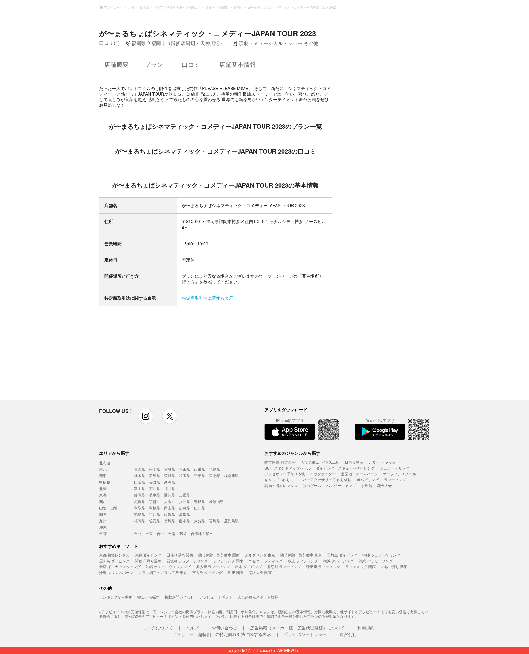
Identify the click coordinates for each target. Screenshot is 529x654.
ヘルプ (192, 628)
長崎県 (169, 520)
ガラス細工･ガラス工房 (320, 462)
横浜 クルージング (338, 560)
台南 (171, 533)
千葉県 (199, 475)
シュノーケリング (394, 467)
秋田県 (184, 469)
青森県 (139, 469)
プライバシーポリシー (305, 634)
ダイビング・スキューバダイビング (345, 467)
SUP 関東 (236, 572)
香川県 (154, 514)
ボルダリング (368, 479)
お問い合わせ (224, 628)
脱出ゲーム (312, 485)
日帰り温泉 (354, 462)
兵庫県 (184, 501)
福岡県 (139, 520)
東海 (103, 494)
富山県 (139, 488)
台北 (137, 533)
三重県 (184, 494)
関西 (103, 501)
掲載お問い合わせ (179, 596)
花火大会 (384, 485)
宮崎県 (214, 520)
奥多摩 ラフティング (213, 566)
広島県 (184, 507)
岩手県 (154, 469)
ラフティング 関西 (360, 566)
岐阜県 (154, 494)
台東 (149, 533)
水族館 (366, 485)
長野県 (154, 482)
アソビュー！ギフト (215, 596)
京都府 (154, 501)
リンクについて (158, 628)
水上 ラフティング (303, 560)
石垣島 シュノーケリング (187, 560)
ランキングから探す (115, 596)
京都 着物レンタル (114, 554)
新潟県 (169, 482)
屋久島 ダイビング (114, 560)
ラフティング (395, 479)
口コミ (191, 64)
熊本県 (184, 520)
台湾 (103, 533)
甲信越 (104, 482)
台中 (160, 533)
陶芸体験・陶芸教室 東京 (301, 554)
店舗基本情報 (237, 64)
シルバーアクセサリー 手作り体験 (323, 479)
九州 (103, 520)
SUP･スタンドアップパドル (287, 467)
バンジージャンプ (341, 485)
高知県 (184, 514)
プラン (153, 64)
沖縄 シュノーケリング (381, 554)
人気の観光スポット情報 (258, 596)
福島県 (214, 469)
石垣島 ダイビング (342, 554)
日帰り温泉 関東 (180, 554)
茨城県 (169, 475)
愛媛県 (169, 514)
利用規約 (365, 628)
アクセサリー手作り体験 (284, 473)
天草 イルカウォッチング (120, 566)
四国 (103, 514)
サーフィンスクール (399, 473)
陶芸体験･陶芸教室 (280, 462)
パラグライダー (323, 473)
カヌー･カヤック (382, 462)
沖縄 (103, 527)
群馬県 (154, 475)
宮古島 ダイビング (207, 572)
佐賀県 (154, 520)
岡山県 (169, 507)
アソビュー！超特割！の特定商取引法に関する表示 (221, 634)
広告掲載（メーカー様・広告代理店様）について (297, 628)
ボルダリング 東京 (260, 554)
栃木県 (139, 475)
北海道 (104, 462)
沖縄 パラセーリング (376, 560)
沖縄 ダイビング (148, 554)
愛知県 (169, 494)
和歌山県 (216, 501)
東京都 (214, 475)
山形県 (199, 469)
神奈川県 (231, 475)
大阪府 (169, 501)
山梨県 (139, 482)
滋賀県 (139, 501)
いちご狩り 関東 (394, 566)
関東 (103, 475)
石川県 (154, 488)
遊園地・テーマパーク (359, 473)
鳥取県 (139, 507)
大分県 (199, 520)
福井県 (169, 488)
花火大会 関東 (260, 572)
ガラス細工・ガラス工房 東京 (162, 572)
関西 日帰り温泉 (148, 560)
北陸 (103, 488)
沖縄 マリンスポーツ (116, 572)
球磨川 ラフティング (323, 566)
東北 (103, 469)
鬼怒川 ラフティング (284, 566)
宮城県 (169, 469)
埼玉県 (184, 475)
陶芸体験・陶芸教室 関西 (219, 554)
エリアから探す (114, 453)
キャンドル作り (277, 479)
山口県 (199, 507)
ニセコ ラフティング (266, 560)
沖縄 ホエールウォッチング (168, 566)
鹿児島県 (231, 520)
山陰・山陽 (108, 507)
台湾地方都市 (202, 533)
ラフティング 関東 (228, 560)
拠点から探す (148, 596)
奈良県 (199, 501)
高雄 (183, 533)
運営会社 (348, 634)
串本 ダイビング (248, 566)
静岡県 (139, 494)
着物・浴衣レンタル (281, 485)
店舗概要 (116, 64)
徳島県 (139, 514)
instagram (145, 416)
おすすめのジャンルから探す (292, 453)
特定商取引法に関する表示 (207, 298)
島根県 (154, 507)
